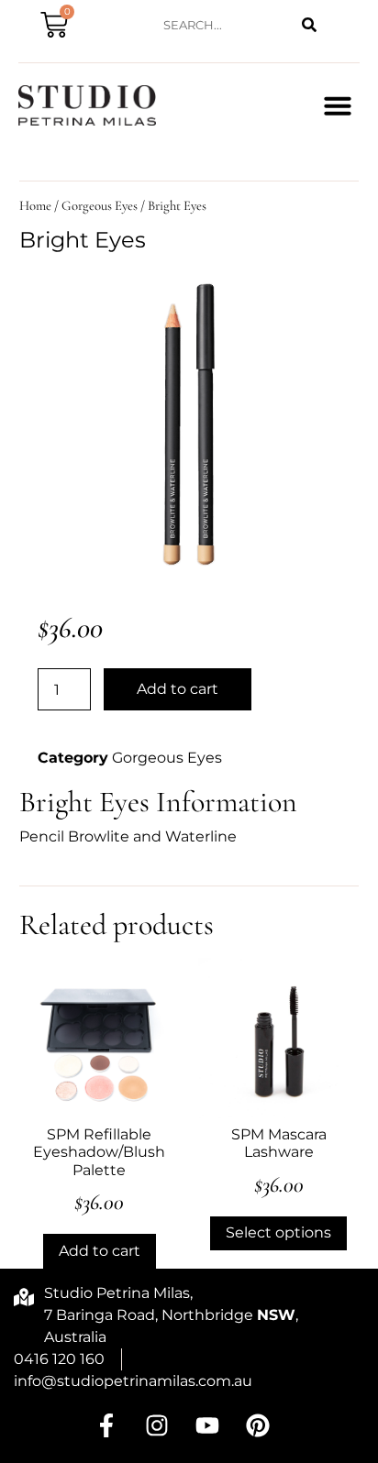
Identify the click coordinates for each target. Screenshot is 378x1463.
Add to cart (177, 689)
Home (35, 205)
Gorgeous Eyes (99, 205)
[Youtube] (207, 1425)
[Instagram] (157, 1425)
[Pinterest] (258, 1425)
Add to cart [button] (99, 1251)
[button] (338, 105)
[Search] (309, 25)
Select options (278, 1232)
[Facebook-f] (106, 1425)
